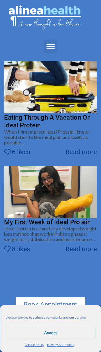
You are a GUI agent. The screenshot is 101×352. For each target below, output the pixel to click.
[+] (50, 87)
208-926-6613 (50, 276)
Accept (50, 332)
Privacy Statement (60, 345)
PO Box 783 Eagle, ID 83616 (50, 288)
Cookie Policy (34, 345)
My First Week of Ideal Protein (47, 222)
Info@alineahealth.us (50, 265)
